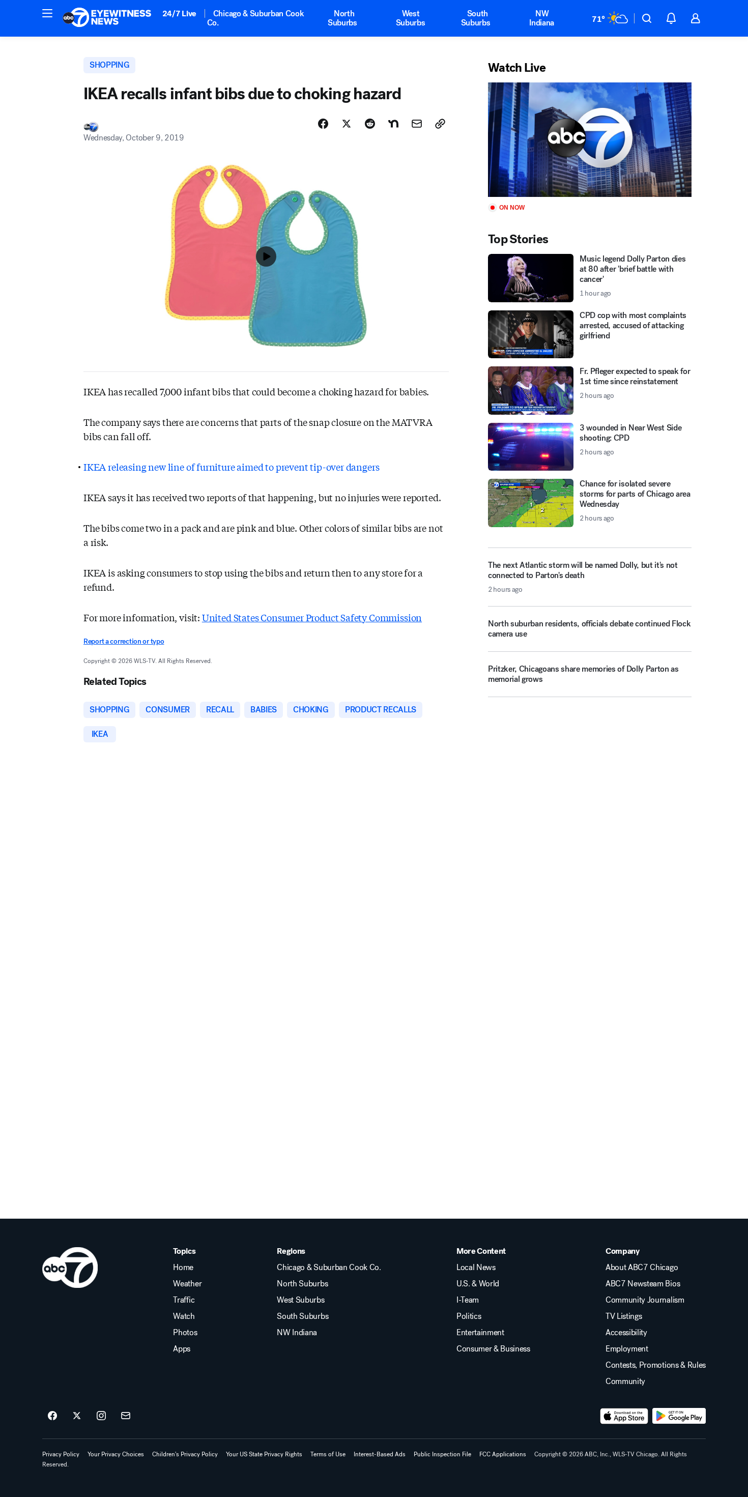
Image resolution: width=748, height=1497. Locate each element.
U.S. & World (477, 1284)
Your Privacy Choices (116, 1454)
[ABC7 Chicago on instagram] (101, 1416)
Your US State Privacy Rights (264, 1454)
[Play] (590, 139)
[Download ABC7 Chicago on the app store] (624, 1416)
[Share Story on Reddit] (370, 123)
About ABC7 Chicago (642, 1267)
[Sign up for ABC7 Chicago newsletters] (126, 1416)
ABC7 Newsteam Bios (643, 1284)
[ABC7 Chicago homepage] (107, 18)
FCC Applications (502, 1454)
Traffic (183, 1300)
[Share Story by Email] (416, 123)
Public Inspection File (442, 1454)
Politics (468, 1316)
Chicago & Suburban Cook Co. (255, 18)
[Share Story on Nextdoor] (393, 123)
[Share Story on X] (346, 123)
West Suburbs (410, 18)
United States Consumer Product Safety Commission (312, 617)
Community (625, 1381)
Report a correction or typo (123, 641)
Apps (181, 1349)
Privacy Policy (60, 1454)
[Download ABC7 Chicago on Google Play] (679, 1416)
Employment (627, 1349)
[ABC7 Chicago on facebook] (52, 1416)
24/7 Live (179, 13)
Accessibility (626, 1333)
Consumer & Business (493, 1349)
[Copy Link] (440, 123)
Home (183, 1267)
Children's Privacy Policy (185, 1454)
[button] (47, 13)
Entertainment (480, 1333)
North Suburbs (342, 18)
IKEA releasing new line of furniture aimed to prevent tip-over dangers (231, 466)
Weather (187, 1284)
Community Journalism (645, 1300)
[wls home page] (70, 1267)
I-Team (467, 1300)
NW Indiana (541, 18)
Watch (183, 1316)
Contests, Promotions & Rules (656, 1365)
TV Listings (624, 1316)
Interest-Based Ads (380, 1454)
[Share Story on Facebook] (323, 123)
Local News (476, 1267)
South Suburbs (476, 18)
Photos (185, 1333)
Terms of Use (328, 1454)
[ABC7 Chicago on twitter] (77, 1416)
